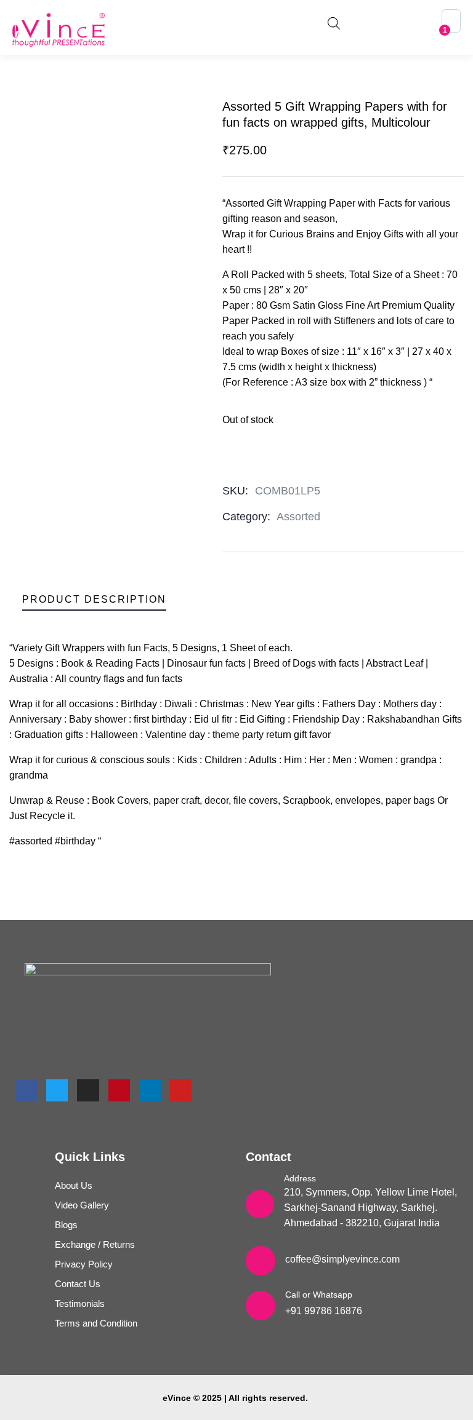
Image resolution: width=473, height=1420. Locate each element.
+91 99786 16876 (323, 1311)
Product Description (94, 599)
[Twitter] (57, 1090)
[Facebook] (26, 1090)
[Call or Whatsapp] (260, 1305)
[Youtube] (181, 1090)
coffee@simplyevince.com (342, 1259)
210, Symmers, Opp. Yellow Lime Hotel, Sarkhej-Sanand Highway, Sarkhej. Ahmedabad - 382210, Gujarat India (370, 1207)
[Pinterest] (119, 1090)
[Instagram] (88, 1090)
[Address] (260, 1204)
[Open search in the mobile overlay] (334, 21)
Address (300, 1178)
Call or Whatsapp (318, 1294)
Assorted (298, 516)
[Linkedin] (150, 1090)
